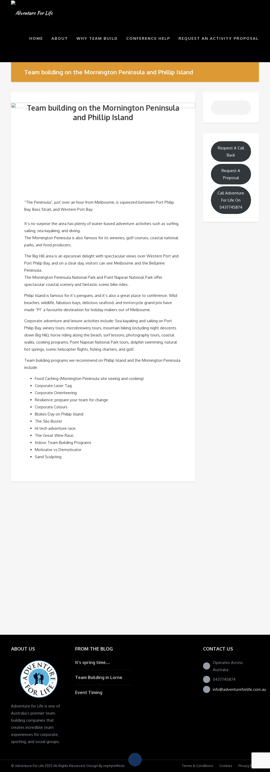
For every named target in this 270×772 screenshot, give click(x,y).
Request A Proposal (230, 174)
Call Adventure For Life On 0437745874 (231, 200)
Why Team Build (97, 38)
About (59, 38)
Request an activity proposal (219, 38)
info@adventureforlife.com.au (239, 689)
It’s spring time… (92, 662)
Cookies (225, 766)
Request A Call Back (231, 151)
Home (36, 38)
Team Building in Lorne (98, 677)
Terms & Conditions (197, 766)
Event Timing (88, 692)
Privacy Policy (248, 766)
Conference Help (148, 38)
